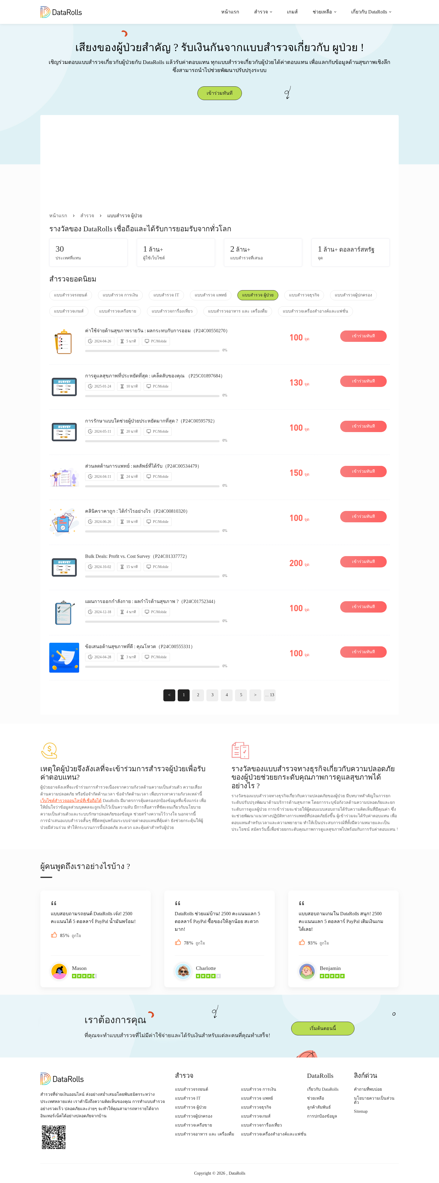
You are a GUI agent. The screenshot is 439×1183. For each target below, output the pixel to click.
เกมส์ (292, 11)
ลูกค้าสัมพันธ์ (319, 1107)
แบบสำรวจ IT (166, 295)
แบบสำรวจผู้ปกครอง (353, 295)
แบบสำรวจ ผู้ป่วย (258, 295)
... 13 (269, 695)
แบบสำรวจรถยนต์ (70, 295)
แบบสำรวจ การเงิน (120, 295)
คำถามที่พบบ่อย (368, 1089)
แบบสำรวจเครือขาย (117, 311)
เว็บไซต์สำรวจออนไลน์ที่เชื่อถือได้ (71, 800)
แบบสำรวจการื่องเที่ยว (172, 311)
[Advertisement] (219, 167)
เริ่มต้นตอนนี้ (323, 1028)
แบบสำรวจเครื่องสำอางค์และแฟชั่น (315, 311)
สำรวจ (261, 11)
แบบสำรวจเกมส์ (69, 311)
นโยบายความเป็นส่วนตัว (374, 1100)
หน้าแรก (230, 11)
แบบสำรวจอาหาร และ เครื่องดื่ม (237, 311)
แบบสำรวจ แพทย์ (211, 295)
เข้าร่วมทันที (220, 93)
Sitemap (361, 1111)
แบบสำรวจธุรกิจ (304, 295)
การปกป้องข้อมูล (322, 1116)
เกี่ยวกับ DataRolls (369, 11)
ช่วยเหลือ (322, 11)
